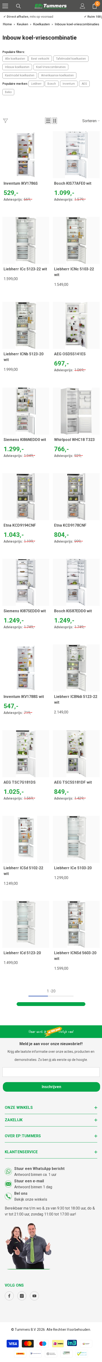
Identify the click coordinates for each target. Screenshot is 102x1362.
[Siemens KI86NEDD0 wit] (25, 411)
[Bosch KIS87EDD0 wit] (76, 582)
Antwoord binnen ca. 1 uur (35, 1174)
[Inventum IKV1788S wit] (25, 667)
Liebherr (36, 83)
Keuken (22, 24)
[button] (48, 121)
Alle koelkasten (15, 58)
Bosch (51, 83)
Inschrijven (51, 1086)
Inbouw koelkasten (17, 67)
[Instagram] (21, 1295)
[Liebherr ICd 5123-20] (25, 924)
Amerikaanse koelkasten (57, 75)
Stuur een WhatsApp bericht (39, 1168)
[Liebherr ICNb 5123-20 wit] (25, 325)
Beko (8, 92)
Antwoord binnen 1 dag (33, 1187)
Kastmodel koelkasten (19, 75)
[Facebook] (9, 1295)
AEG (84, 83)
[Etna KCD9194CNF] (25, 496)
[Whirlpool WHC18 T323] (76, 411)
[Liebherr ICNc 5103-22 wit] (76, 240)
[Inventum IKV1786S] (25, 154)
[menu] (5, 6)
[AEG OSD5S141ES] (76, 325)
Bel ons (21, 1193)
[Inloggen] (82, 6)
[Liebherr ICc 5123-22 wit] (25, 240)
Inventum (69, 83)
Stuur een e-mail (29, 1181)
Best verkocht (40, 58)
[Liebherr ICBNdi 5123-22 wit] (76, 667)
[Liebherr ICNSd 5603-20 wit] (76, 924)
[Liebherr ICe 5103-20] (76, 839)
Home (7, 24)
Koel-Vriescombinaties (51, 67)
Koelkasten (41, 24)
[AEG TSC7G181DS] (25, 753)
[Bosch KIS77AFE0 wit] (76, 154)
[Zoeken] (18, 6)
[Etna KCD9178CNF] (76, 496)
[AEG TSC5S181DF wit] (76, 753)
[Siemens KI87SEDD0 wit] (25, 582)
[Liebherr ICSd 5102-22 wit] (25, 839)
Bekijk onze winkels (30, 1199)
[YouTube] (34, 1295)
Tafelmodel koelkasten (71, 58)
